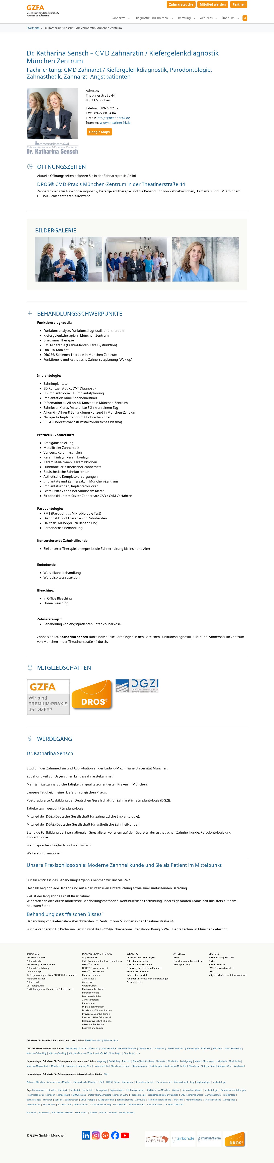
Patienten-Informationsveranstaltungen (147, 978)
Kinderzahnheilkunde (93, 988)
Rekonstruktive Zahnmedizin (97, 1017)
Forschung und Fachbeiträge (189, 960)
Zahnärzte (33, 953)
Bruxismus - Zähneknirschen (97, 1010)
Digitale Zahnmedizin (93, 1006)
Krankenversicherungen (139, 964)
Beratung (132, 953)
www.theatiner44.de (115, 122)
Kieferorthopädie (91, 974)
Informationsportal (137, 974)
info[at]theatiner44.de (113, 118)
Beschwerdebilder (91, 996)
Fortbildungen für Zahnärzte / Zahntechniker (50, 988)
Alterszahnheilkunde (93, 1024)
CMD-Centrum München (221, 967)
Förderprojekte (217, 964)
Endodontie (88, 1003)
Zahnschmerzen (90, 999)
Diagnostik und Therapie (97, 953)
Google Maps (99, 132)
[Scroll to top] (265, 1154)
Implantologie (89, 957)
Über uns (214, 953)
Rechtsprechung (182, 964)
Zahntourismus (134, 981)
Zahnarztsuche (34, 960)
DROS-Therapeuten (93, 971)
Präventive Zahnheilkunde (96, 1013)
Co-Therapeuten (35, 985)
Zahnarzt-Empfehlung (38, 967)
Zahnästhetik (89, 978)
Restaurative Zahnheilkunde (97, 1020)
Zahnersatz (88, 981)
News (176, 957)
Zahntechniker (34, 981)
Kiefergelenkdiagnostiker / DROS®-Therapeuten (52, 974)
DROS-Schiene (90, 964)
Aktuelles (179, 953)
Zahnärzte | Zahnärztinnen (41, 964)
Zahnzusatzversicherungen (141, 957)
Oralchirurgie (89, 985)
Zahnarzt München (36, 957)
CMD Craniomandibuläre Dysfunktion (102, 960)
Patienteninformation (138, 960)
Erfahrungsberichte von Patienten (144, 967)
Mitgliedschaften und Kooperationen (228, 974)
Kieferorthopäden (36, 978)
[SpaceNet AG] (43, 5)
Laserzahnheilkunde (92, 1027)
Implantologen (34, 971)
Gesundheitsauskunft (138, 971)
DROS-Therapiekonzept (95, 967)
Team (211, 971)
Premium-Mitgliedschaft (221, 957)
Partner (213, 960)
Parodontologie (90, 992)
